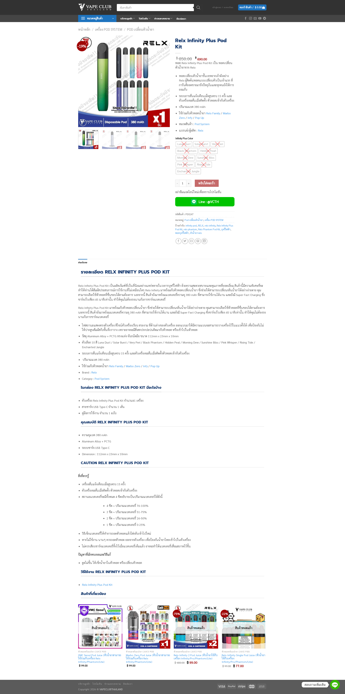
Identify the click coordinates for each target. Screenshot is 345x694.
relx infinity (210, 225)
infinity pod (191, 225)
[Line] (335, 685)
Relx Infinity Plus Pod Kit (97, 584)
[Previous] (84, 81)
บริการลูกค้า (126, 18)
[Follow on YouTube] (259, 18)
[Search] (198, 7)
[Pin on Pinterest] (198, 241)
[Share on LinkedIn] (204, 241)
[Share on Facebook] (178, 241)
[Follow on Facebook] (245, 18)
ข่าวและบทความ (162, 18)
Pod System (202, 124)
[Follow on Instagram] (250, 18)
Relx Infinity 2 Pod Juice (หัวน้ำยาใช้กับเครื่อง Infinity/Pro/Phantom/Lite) (196, 656)
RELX (200, 225)
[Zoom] (82, 122)
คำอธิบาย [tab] (82, 262)
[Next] (163, 81)
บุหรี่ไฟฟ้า (226, 229)
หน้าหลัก (84, 29)
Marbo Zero (133, 366)
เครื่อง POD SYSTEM (108, 29)
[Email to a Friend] (191, 241)
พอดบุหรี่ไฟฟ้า (182, 232)
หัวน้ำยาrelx (196, 232)
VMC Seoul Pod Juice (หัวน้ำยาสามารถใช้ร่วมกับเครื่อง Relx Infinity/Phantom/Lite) (99, 658)
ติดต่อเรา (181, 18)
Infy (190, 118)
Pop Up (199, 118)
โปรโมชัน (143, 18)
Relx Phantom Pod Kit (209, 229)
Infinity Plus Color (184, 138)
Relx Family (213, 113)
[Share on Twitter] (185, 241)
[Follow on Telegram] (264, 18)
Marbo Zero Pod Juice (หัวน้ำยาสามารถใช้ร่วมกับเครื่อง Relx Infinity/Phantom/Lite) (148, 658)
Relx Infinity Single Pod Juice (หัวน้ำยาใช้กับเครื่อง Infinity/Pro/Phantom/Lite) (243, 658)
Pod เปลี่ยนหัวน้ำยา (140, 29)
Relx (200, 130)
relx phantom (190, 229)
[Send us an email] (255, 18)
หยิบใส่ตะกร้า (206, 183)
